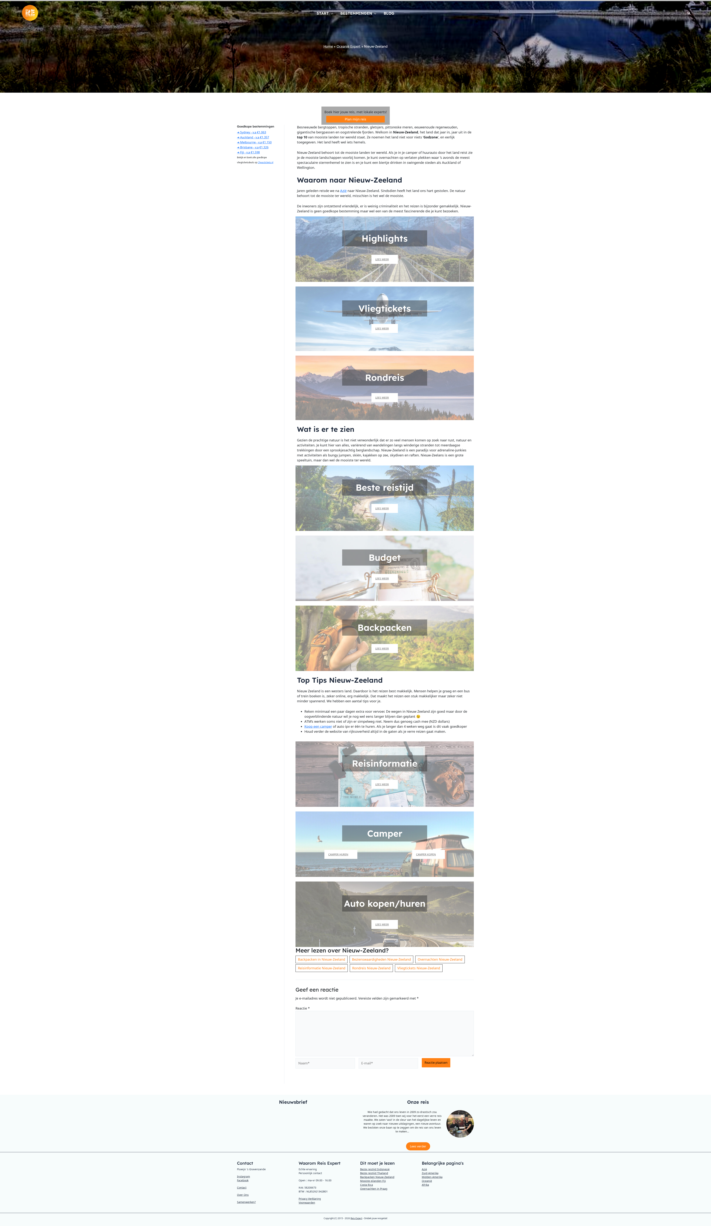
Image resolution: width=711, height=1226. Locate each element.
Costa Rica (366, 1185)
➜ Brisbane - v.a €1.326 (252, 147)
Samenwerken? (246, 1202)
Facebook (242, 1180)
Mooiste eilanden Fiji (373, 1181)
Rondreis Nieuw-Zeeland (371, 968)
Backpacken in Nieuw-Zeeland (321, 959)
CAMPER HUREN (338, 854)
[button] (331, 13)
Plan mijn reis (355, 119)
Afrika (425, 1185)
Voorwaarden (307, 1202)
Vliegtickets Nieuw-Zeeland (418, 968)
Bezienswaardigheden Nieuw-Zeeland (381, 959)
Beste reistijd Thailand (374, 1173)
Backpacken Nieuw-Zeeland (377, 1177)
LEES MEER (382, 259)
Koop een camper (318, 726)
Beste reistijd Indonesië (375, 1169)
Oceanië (427, 1181)
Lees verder (418, 1146)
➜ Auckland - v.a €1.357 (253, 137)
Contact (241, 1187)
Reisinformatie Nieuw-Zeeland (321, 968)
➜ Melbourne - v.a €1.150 (254, 142)
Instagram (243, 1176)
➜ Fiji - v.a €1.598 (248, 152)
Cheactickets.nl (265, 162)
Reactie (303, 1008)
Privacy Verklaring (310, 1198)
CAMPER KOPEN (426, 854)
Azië (343, 190)
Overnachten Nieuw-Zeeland (440, 959)
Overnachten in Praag (373, 1188)
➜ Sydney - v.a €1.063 (251, 132)
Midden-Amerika (432, 1177)
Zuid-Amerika (430, 1173)
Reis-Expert (356, 1218)
